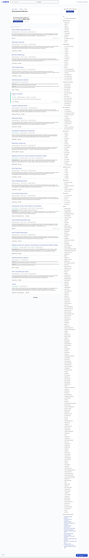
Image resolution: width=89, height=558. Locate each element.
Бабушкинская (67, 226)
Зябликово (66, 285)
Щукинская (66, 505)
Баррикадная (67, 229)
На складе (66, 150)
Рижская (66, 417)
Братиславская (67, 247)
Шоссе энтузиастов (68, 501)
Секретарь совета (68, 519)
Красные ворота (67, 312)
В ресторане (67, 152)
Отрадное (66, 373)
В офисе (66, 140)
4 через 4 (66, 51)
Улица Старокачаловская (69, 476)
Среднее (66, 187)
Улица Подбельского (68, 473)
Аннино (66, 220)
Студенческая (67, 443)
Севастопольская (68, 426)
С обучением (67, 109)
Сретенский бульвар (68, 440)
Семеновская (67, 427)
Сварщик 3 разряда (68, 516)
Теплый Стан (67, 455)
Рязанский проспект (68, 420)
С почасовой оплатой (68, 114)
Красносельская (67, 310)
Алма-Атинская (67, 217)
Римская (66, 419)
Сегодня (66, 116)
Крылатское (66, 317)
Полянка (66, 399)
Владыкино (66, 257)
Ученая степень (67, 191)
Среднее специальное (69, 185)
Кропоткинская (67, 315)
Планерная (66, 392)
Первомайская (67, 383)
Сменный (66, 63)
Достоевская (67, 280)
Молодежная (67, 348)
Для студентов (67, 84)
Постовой (66, 539)
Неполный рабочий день (69, 70)
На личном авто (67, 123)
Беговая (66, 233)
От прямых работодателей (70, 18)
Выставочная (67, 269)
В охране (66, 134)
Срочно (66, 125)
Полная (65, 24)
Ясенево (66, 512)
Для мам (66, 94)
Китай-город (67, 297)
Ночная (65, 62)
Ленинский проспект (68, 327)
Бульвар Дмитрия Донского (70, 250)
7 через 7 (66, 55)
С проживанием (67, 111)
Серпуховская (67, 429)
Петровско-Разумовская (69, 387)
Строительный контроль (69, 545)
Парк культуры (67, 378)
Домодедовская (67, 278)
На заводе (66, 154)
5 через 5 (66, 53)
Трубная (66, 461)
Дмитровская (67, 275)
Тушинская (66, 466)
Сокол (65, 434)
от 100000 (66, 177)
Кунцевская (66, 322)
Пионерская (66, 390)
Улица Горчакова (67, 471)
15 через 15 (66, 56)
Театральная (67, 452)
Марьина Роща (67, 336)
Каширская (66, 294)
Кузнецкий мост (67, 319)
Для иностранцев (68, 92)
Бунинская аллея (68, 252)
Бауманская (66, 231)
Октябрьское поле (68, 369)
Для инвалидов (67, 87)
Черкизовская (67, 489)
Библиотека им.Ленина (69, 240)
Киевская (66, 296)
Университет (67, 478)
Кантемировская (67, 290)
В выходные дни (67, 74)
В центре (66, 143)
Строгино (66, 441)
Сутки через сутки (68, 76)
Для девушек (67, 85)
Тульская (66, 462)
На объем (66, 517)
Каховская (66, 292)
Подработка (66, 22)
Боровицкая (66, 243)
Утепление (66, 520)
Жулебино (66, 283)
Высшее (66, 184)
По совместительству (69, 38)
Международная (67, 343)
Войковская (66, 261)
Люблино (66, 333)
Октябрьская (67, 368)
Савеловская (67, 422)
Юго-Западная (67, 508)
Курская (66, 324)
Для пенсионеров (68, 98)
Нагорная (66, 354)
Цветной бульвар (68, 487)
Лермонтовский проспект (69, 329)
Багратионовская (68, 227)
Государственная (68, 121)
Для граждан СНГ (68, 101)
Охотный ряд (67, 375)
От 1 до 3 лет (67, 200)
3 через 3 (66, 49)
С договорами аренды (68, 533)
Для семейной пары (68, 128)
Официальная (67, 120)
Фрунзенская (67, 483)
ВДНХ (65, 255)
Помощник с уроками (68, 529)
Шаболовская (67, 498)
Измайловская (67, 287)
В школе (66, 157)
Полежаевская (67, 398)
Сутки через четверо (68, 46)
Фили (65, 482)
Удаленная (66, 28)
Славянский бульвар (68, 431)
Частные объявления (68, 127)
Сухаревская (67, 445)
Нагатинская (67, 352)
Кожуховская (67, 299)
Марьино (66, 338)
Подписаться (70, 11)
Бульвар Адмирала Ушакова (70, 248)
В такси (66, 136)
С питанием (66, 118)
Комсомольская (67, 303)
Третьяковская (67, 459)
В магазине (66, 138)
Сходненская (67, 447)
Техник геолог (67, 526)
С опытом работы (68, 195)
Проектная (66, 35)
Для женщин (67, 89)
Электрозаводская (68, 506)
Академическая (67, 212)
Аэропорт (66, 224)
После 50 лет (67, 91)
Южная (65, 510)
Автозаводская (67, 210)
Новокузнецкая (67, 361)
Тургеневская (67, 464)
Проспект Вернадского (69, 406)
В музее (66, 148)
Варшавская (66, 254)
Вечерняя (66, 60)
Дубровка (66, 282)
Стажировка (67, 33)
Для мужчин (67, 96)
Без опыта (66, 197)
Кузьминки (66, 320)
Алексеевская (67, 215)
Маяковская (66, 340)
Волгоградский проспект (69, 262)
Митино (66, 347)
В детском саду (67, 145)
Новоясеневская (67, 364)
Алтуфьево (66, 219)
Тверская (66, 450)
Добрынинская (67, 276)
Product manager (67, 534)
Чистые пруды (67, 494)
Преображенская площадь (70, 403)
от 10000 (66, 172)
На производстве (68, 164)
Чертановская (67, 491)
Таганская (66, 448)
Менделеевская (67, 345)
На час (65, 42)
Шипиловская (67, 499)
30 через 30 (66, 58)
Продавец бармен (68, 521)
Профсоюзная (67, 410)
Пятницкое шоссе (68, 413)
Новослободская (67, 362)
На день (66, 40)
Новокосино (67, 359)
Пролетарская (67, 405)
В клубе (66, 155)
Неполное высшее (68, 182)
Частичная (66, 29)
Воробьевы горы (67, 268)
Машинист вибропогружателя (70, 538)
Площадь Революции (68, 396)
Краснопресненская (68, 308)
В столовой (66, 159)
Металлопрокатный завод (69, 528)
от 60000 (66, 176)
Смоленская (67, 433)
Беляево (66, 236)
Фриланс (66, 36)
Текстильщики (67, 454)
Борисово (66, 241)
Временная (66, 31)
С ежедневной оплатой (69, 113)
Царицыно (66, 485)
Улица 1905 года (67, 468)
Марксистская (67, 334)
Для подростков (67, 99)
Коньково (66, 305)
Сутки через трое (68, 79)
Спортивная (66, 438)
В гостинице (67, 147)
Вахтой (65, 65)
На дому (66, 133)
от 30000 (66, 174)
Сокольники (67, 436)
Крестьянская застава (69, 313)
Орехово (66, 371)
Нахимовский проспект (69, 355)
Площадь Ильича (68, 394)
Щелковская (67, 503)
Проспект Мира (67, 408)
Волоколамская (67, 266)
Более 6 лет (67, 204)
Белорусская (67, 234)
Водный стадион (67, 259)
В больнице (66, 161)
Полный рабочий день (69, 69)
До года (66, 198)
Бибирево (66, 238)
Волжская (66, 264)
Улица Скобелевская (68, 475)
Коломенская (67, 301)
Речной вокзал (67, 415)
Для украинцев (67, 105)
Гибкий (65, 67)
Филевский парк (67, 480)
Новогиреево (67, 357)
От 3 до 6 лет (67, 202)
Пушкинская (67, 412)
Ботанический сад (68, 245)
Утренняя (66, 72)
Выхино (66, 271)
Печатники (66, 389)
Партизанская (67, 382)
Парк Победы (67, 380)
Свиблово (66, 424)
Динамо (66, 273)
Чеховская (66, 492)
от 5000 (66, 170)
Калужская (66, 289)
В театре (66, 163)
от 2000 (66, 169)
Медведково (67, 341)
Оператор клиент (67, 525)
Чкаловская (66, 496)
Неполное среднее (68, 189)
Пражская (66, 401)
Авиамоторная (67, 208)
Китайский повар (67, 543)
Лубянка (66, 331)
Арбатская (66, 222)
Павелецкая (66, 376)
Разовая (66, 26)
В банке (66, 141)
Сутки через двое (68, 78)
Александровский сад (69, 213)
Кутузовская (66, 326)
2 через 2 (66, 48)
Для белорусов (67, 103)
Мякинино (66, 350)
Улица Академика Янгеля (69, 469)
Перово (66, 385)
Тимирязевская (67, 457)
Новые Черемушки (68, 366)
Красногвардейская (68, 306)
